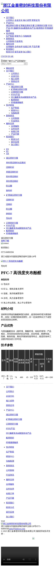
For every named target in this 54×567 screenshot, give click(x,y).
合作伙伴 (19, 46)
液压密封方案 (12, 25)
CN (2, 56)
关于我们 (10, 18)
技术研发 (10, 33)
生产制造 (10, 36)
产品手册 (36, 46)
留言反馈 (19, 52)
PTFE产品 (15, 94)
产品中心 (10, 23)
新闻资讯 (10, 39)
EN (5, 56)
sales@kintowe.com (17, 529)
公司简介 (10, 20)
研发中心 (19, 36)
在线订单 (27, 46)
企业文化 (19, 20)
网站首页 (10, 68)
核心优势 (27, 20)
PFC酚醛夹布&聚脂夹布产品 (23, 28)
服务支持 (10, 44)
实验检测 (27, 36)
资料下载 (5, 241)
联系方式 (10, 52)
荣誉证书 (36, 20)
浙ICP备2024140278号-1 (21, 538)
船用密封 (40, 28)
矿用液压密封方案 (27, 25)
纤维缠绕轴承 (17, 102)
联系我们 (10, 49)
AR (11, 56)
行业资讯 (19, 41)
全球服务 (10, 46)
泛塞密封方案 (41, 25)
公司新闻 (10, 41)
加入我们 (27, 52)
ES (9, 56)
